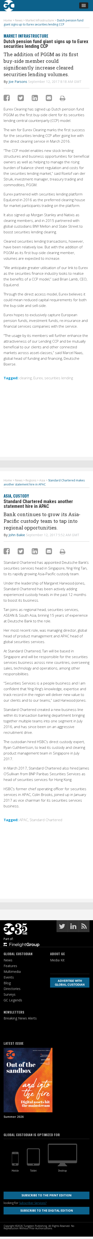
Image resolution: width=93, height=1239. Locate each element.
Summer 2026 (14, 1117)
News (8, 960)
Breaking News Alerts (20, 1018)
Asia (7, 496)
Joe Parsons (18, 81)
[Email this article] (49, 98)
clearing (25, 377)
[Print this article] (62, 98)
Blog (7, 983)
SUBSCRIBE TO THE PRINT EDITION (46, 1195)
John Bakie (17, 535)
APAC (23, 819)
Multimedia (12, 971)
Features (10, 966)
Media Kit (57, 960)
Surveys (10, 994)
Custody (21, 496)
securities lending (58, 377)
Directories (12, 988)
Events (9, 977)
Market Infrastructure (26, 36)
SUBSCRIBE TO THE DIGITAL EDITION (46, 1211)
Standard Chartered (46, 819)
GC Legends (13, 1000)
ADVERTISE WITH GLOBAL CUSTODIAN (70, 983)
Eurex (38, 377)
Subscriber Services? (32, 1203)
